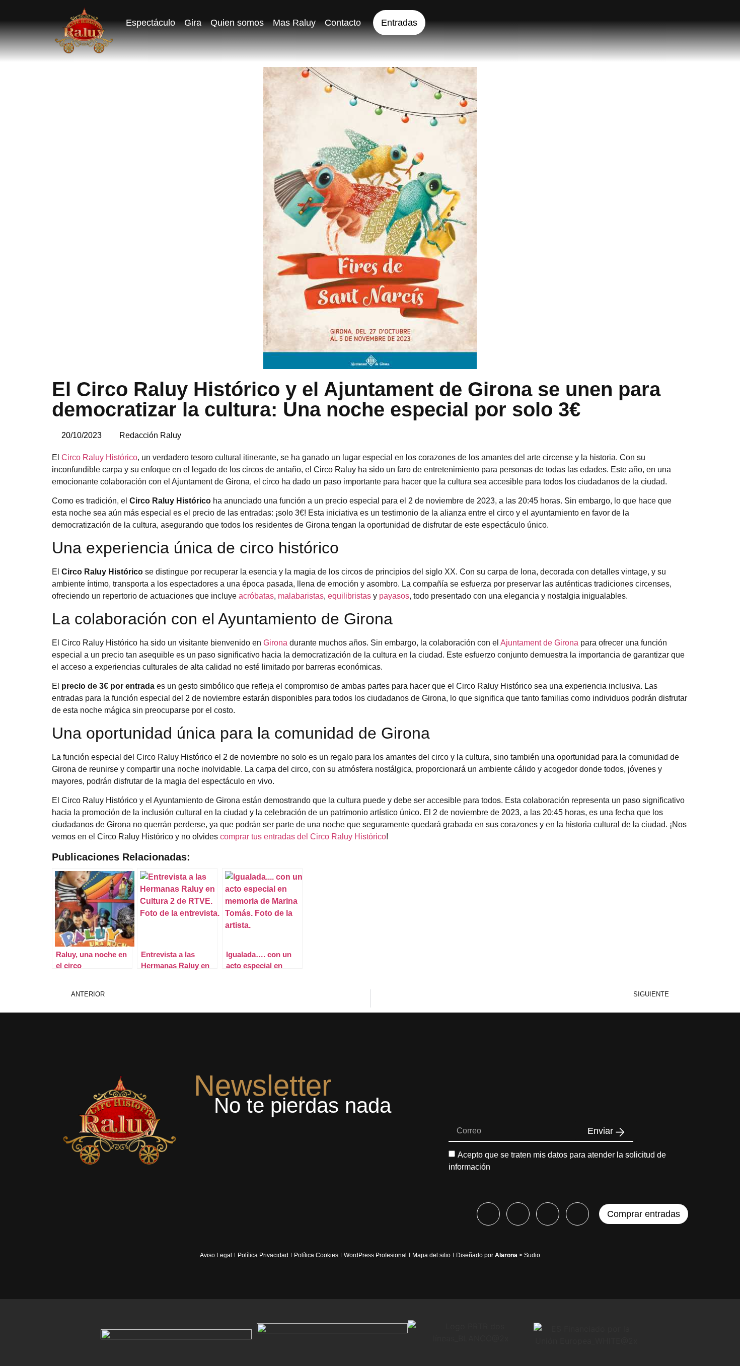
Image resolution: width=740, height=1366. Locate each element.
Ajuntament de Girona (539, 642)
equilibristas (349, 596)
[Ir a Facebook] (488, 1214)
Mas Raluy (294, 23)
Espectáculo (150, 23)
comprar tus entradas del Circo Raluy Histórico (303, 836)
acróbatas (256, 596)
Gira (192, 23)
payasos (394, 596)
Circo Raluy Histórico (99, 457)
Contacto (343, 23)
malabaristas (301, 596)
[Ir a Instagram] (518, 1214)
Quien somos (237, 23)
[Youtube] (547, 1214)
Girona (275, 642)
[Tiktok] (577, 1214)
